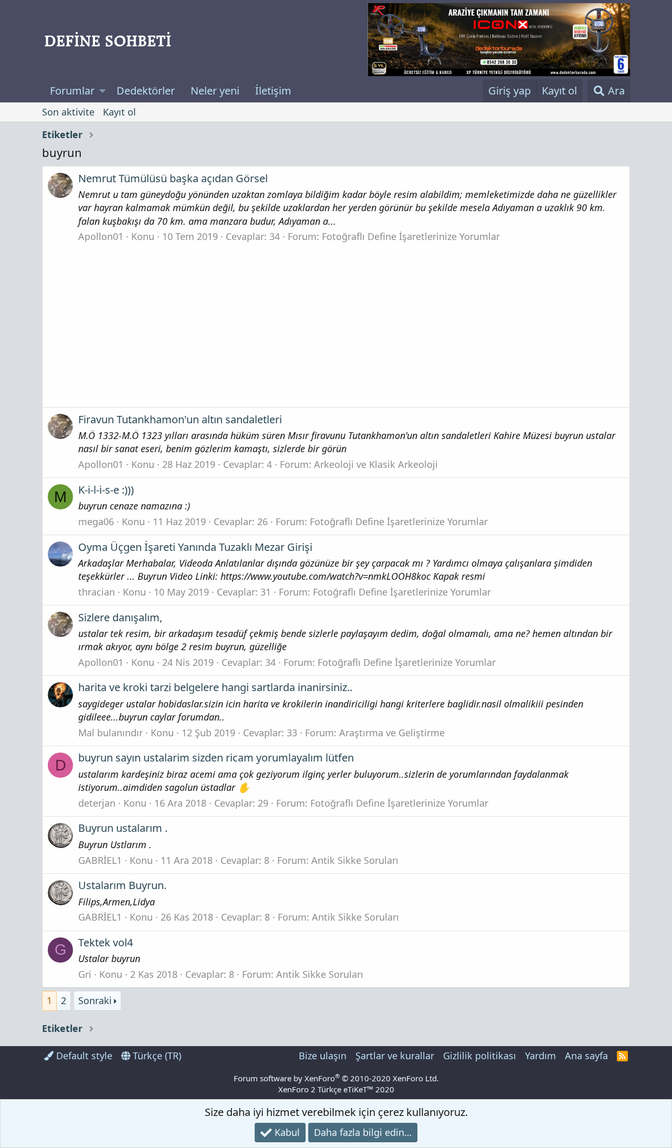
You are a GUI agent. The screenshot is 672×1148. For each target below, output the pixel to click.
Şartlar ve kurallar (394, 1055)
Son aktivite (68, 112)
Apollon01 (100, 236)
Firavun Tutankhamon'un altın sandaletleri (180, 419)
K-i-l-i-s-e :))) (106, 490)
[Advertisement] (336, 321)
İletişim (273, 91)
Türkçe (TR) (155, 1055)
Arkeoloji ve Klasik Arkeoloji (376, 464)
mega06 (96, 521)
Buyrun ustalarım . (122, 828)
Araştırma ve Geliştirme (392, 732)
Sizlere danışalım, (120, 617)
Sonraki (95, 1000)
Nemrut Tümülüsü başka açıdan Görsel (173, 178)
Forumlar (72, 91)
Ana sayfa (586, 1055)
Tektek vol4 (105, 942)
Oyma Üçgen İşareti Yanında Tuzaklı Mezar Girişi (195, 547)
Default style (83, 1055)
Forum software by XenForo (336, 1078)
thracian (96, 592)
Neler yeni (215, 91)
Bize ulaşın (322, 1055)
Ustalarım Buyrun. (122, 885)
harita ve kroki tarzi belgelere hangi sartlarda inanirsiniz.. (215, 687)
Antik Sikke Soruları (354, 860)
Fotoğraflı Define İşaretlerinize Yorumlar (411, 236)
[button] (103, 90)
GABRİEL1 (100, 860)
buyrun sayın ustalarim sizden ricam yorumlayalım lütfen (216, 757)
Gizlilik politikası (479, 1055)
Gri (84, 974)
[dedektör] (499, 39)
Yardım (540, 1055)
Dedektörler (146, 91)
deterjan (97, 803)
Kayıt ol (119, 112)
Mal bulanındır (110, 732)
